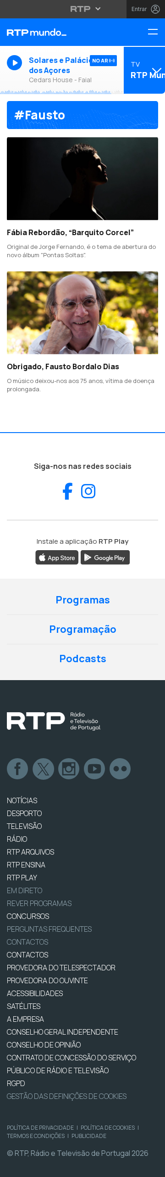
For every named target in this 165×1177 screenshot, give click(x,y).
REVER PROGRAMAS (39, 903)
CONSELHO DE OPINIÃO (44, 1045)
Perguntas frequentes (49, 929)
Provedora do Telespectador (61, 968)
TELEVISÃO (24, 826)
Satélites (23, 1006)
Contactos (27, 942)
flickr (121, 769)
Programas (82, 600)
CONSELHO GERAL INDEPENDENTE (62, 1032)
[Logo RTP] (53, 721)
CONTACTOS (27, 955)
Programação (82, 629)
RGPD (16, 1083)
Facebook (18, 769)
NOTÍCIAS (22, 800)
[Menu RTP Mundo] (156, 32)
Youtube (95, 769)
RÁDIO (17, 839)
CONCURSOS (28, 916)
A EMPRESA (25, 1019)
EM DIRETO (24, 890)
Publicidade (89, 1136)
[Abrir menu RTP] (82, 8)
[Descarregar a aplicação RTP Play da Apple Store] (57, 557)
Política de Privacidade (40, 1128)
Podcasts (82, 658)
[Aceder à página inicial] (55, 32)
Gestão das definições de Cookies (66, 1096)
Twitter (44, 769)
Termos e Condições (36, 1136)
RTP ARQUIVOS (30, 852)
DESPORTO (24, 813)
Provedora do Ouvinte (47, 980)
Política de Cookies (108, 1128)
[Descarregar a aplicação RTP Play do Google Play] (105, 557)
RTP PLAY (22, 878)
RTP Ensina (26, 865)
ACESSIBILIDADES (35, 993)
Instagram (69, 769)
